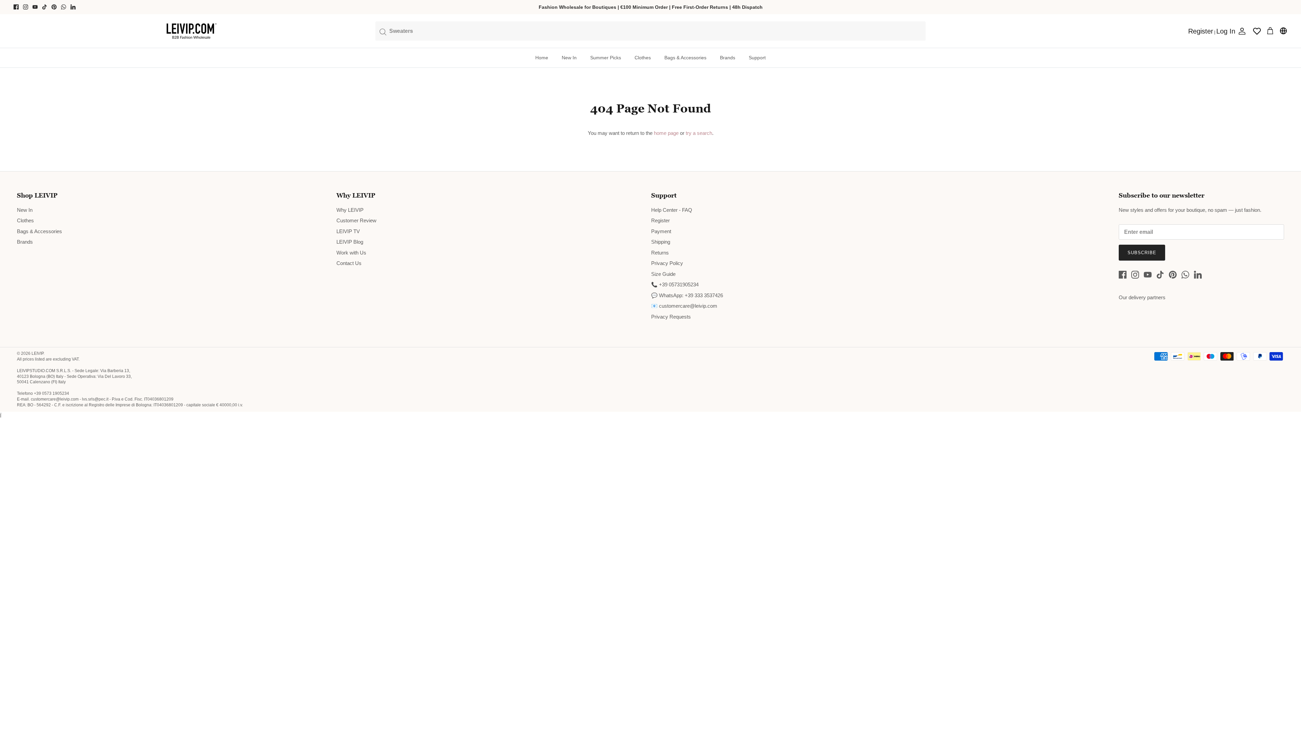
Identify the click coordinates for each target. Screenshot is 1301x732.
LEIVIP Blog (349, 242)
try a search (699, 133)
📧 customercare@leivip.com (684, 306)
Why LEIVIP (350, 210)
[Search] (650, 30)
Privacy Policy (667, 263)
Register (660, 220)
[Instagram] (25, 6)
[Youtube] (35, 6)
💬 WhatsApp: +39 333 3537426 (687, 295)
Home (541, 57)
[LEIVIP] (191, 31)
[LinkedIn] (73, 6)
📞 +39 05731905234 (675, 284)
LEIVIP (37, 353)
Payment (661, 231)
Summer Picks (605, 57)
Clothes (643, 57)
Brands (727, 57)
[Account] (1240, 31)
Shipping (660, 242)
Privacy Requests (671, 317)
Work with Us (351, 253)
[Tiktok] (44, 6)
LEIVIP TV (348, 231)
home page (666, 133)
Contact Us (349, 263)
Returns (660, 253)
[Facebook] (16, 6)
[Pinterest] (54, 6)
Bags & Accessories (685, 57)
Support (757, 57)
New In (569, 57)
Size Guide (663, 274)
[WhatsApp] (63, 6)
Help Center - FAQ (671, 210)
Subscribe (1142, 252)
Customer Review (356, 220)
